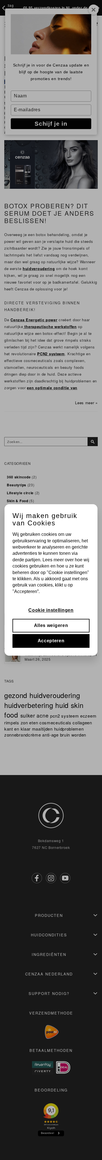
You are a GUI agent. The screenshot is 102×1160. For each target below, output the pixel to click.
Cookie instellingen (50, 610)
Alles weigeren (51, 625)
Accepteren (51, 641)
